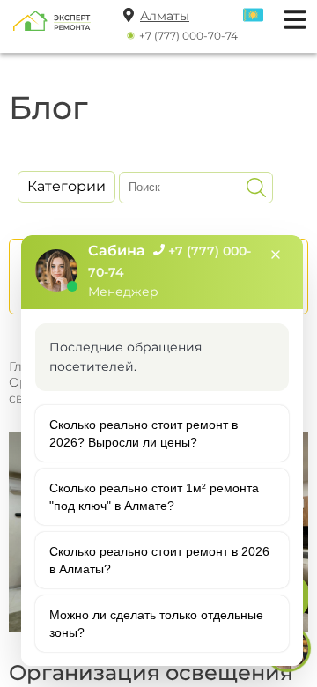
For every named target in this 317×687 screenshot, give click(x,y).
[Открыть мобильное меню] (290, 17)
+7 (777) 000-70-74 (188, 35)
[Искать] (256, 187)
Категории (66, 186)
